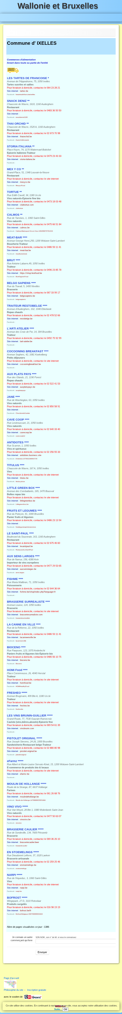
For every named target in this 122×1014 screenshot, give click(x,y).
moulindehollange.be (29, 797)
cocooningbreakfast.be (30, 364)
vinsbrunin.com (27, 728)
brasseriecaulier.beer (29, 842)
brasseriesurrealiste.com (31, 614)
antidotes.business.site (30, 455)
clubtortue (19, 208)
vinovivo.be (25, 819)
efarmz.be (24, 774)
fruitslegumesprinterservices (26, 527)
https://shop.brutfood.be (31, 273)
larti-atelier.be (26, 341)
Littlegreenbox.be (22, 504)
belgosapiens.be (27, 296)
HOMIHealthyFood (22, 686)
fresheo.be (25, 705)
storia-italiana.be (27, 159)
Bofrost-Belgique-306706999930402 (29, 914)
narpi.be (23, 888)
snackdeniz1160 (22, 117)
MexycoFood (20, 185)
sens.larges (20, 572)
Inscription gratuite (36, 990)
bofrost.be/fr (25, 910)
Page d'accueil (11, 978)
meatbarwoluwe (21, 254)
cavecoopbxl (20, 436)
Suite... (58, 1009)
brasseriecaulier (21, 846)
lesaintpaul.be (26, 546)
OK (65, 1009)
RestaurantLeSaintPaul (24, 550)
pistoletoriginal (21, 755)
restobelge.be (26, 318)
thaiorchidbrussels (22, 140)
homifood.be (25, 683)
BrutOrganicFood (22, 276)
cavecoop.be (26, 432)
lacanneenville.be (28, 637)
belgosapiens (21, 299)
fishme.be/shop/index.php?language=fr (38, 592)
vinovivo (19, 823)
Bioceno (19, 663)
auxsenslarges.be (28, 569)
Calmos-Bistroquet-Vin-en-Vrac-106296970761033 (34, 231)
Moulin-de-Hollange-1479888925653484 (31, 800)
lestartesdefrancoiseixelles (25, 94)
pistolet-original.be (28, 751)
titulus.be (24, 478)
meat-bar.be (25, 250)
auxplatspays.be (27, 387)
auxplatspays (20, 390)
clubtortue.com (27, 205)
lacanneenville (21, 641)
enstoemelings (21, 868)
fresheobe (19, 709)
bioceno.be (25, 660)
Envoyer (42, 952)
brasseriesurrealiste (23, 618)
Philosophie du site (13, 990)
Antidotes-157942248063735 (26, 459)
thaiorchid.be (26, 136)
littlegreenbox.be (27, 501)
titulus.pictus (20, 481)
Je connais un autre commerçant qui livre (21, 939)
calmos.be (25, 227)
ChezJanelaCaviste (23, 413)
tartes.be (24, 91)
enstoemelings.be (28, 865)
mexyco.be (25, 182)
